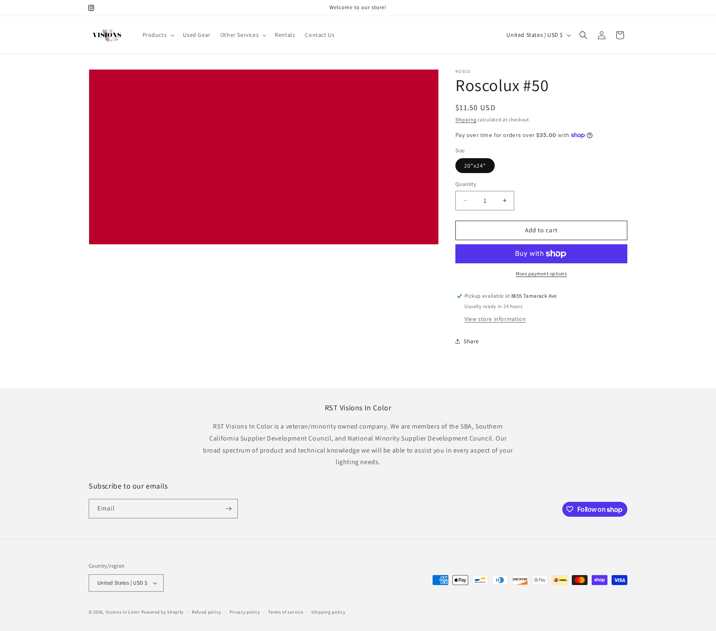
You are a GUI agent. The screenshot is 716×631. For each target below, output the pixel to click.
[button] (158, 34)
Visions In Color (123, 612)
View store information (495, 319)
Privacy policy (245, 612)
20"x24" (475, 165)
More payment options (541, 273)
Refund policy (206, 612)
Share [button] (471, 341)
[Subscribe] (228, 508)
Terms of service (285, 612)
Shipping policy (328, 612)
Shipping (466, 119)
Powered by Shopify (162, 612)
